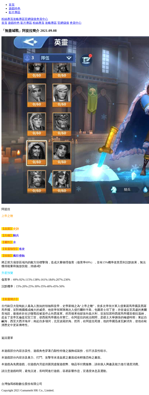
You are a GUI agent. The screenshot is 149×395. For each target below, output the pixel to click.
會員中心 (42, 19)
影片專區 (14, 12)
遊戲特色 (14, 8)
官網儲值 (30, 19)
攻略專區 (19, 19)
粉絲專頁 (7, 19)
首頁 (12, 4)
